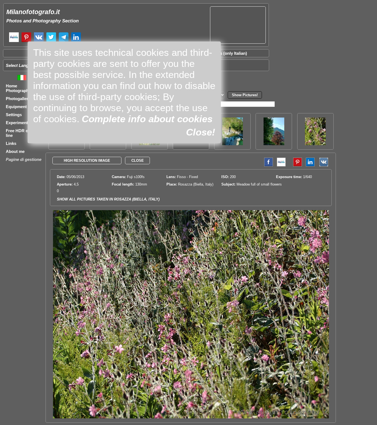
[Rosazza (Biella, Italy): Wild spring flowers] (315, 143)
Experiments (18, 122)
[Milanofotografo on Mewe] (14, 41)
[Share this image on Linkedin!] (310, 165)
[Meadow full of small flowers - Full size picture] (191, 417)
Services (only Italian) (226, 53)
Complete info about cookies (147, 118)
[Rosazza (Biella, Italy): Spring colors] (274, 143)
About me (15, 151)
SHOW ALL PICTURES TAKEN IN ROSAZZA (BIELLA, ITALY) (108, 199)
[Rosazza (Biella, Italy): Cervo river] (232, 143)
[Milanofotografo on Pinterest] (26, 41)
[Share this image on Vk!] (325, 165)
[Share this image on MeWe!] (281, 165)
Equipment (16, 106)
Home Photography (18, 88)
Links (11, 143)
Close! (200, 132)
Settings (14, 114)
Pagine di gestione (23, 159)
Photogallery (18, 98)
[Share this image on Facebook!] (267, 165)
